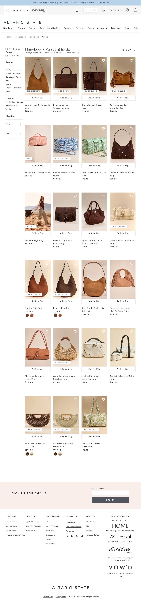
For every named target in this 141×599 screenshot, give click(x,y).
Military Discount (52, 526)
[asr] (120, 536)
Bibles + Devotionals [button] (13, 73)
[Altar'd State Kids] (120, 550)
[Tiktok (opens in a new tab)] (82, 536)
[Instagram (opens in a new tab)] (67, 536)
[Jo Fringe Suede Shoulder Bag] (122, 76)
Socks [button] (8, 95)
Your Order (11, 517)
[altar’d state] (17, 10)
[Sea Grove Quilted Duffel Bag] (94, 415)
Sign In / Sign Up (32, 522)
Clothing (21, 28)
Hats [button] (7, 81)
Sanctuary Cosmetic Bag (38, 173)
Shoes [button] (8, 91)
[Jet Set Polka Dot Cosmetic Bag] (94, 347)
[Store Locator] (77, 10)
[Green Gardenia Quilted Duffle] (94, 144)
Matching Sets (53, 28)
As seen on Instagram (94, 535)
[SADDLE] (31, 315)
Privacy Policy (61, 597)
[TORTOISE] (27, 453)
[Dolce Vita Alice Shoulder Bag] (122, 212)
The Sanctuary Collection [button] (15, 102)
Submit (110, 500)
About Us (90, 517)
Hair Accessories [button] (11, 106)
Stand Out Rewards (33, 526)
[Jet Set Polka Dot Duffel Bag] (122, 347)
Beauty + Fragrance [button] (13, 70)
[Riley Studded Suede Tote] (94, 76)
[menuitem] (8, 28)
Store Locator (51, 535)
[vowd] (120, 567)
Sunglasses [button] (10, 98)
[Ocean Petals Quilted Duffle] (66, 144)
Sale (136, 28)
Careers (89, 531)
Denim (91, 28)
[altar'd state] (22, 22)
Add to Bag (38, 98)
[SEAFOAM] (31, 453)
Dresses (32, 28)
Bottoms (80, 28)
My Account (31, 517)
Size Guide (50, 531)
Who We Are (90, 522)
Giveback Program (73, 527)
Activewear (102, 28)
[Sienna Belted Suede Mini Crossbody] (94, 212)
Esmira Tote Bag (33, 308)
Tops (42, 28)
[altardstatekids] (38, 10)
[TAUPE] (27, 315)
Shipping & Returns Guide (15, 535)
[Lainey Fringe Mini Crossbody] (66, 212)
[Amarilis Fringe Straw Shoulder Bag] (66, 347)
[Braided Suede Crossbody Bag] (66, 76)
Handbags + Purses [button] (13, 77)
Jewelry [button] (8, 84)
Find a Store (15, 56)
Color (8, 124)
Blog (88, 526)
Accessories (116, 28)
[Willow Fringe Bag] (38, 212)
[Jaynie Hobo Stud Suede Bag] (38, 76)
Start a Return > (11, 522)
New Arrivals (8, 28)
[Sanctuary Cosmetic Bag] (38, 144)
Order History (11, 531)
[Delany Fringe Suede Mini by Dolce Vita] (122, 279)
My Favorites (30, 531)
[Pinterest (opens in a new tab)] (77, 536)
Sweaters (68, 28)
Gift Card (49, 539)
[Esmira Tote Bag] (38, 279)
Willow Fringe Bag (34, 240)
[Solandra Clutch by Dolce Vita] (38, 415)
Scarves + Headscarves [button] (14, 88)
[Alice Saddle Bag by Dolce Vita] (38, 347)
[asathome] (120, 524)
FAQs (48, 522)
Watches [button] (9, 109)
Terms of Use (48, 597)
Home (128, 28)
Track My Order (11, 526)
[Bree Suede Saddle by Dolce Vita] (94, 279)
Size (7, 134)
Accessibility (50, 544)
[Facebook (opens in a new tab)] (72, 536)
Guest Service (52, 517)
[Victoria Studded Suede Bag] (122, 144)
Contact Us (71, 517)
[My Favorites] (103, 10)
